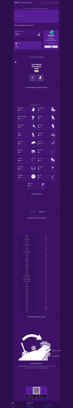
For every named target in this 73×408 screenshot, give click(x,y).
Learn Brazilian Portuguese (49, 405)
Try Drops (13, 407)
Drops (42, 2)
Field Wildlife (43, 8)
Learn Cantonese (47, 406)
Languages (45, 2)
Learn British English (30, 406)
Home (26, 8)
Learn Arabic (29, 405)
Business (53, 2)
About (13, 404)
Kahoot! (51, 2)
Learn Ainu (28, 404)
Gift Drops (57, 2)
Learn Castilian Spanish (30, 407)
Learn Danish (47, 407)
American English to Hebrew (34, 8)
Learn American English (48, 404)
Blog (48, 2)
